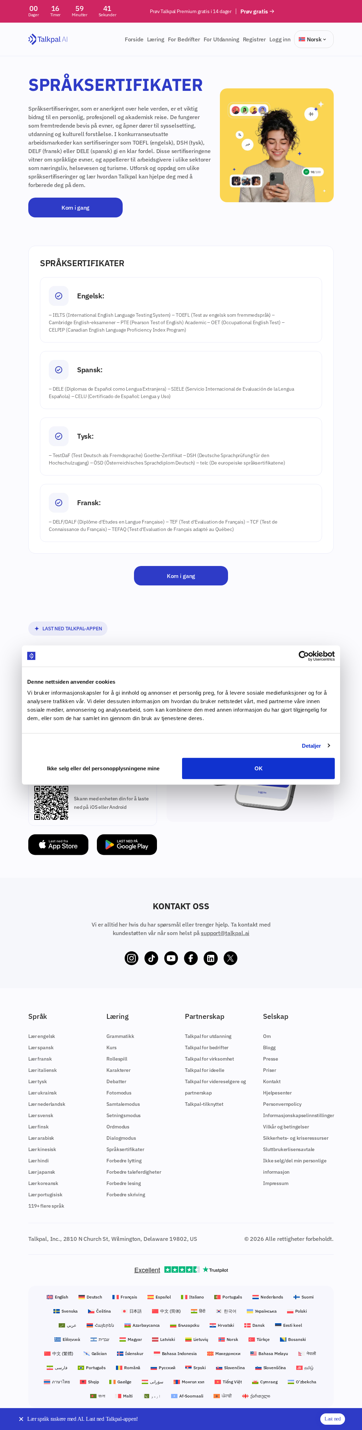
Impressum (275, 1183)
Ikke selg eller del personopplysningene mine (103, 768)
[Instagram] (131, 958)
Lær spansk (40, 1047)
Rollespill (116, 1059)
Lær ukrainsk (42, 1093)
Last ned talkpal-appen (72, 628)
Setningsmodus (123, 1115)
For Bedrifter (184, 39)
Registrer (254, 39)
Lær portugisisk (45, 1194)
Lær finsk (38, 1126)
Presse (270, 1059)
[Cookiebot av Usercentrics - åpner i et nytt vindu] (304, 655)
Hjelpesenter (277, 1093)
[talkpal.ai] (48, 39)
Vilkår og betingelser (286, 1126)
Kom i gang (75, 207)
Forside (134, 39)
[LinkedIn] (211, 958)
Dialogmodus (121, 1138)
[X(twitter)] (230, 958)
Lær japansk (41, 1172)
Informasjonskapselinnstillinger (298, 1115)
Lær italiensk (42, 1070)
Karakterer (118, 1070)
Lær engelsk (41, 1036)
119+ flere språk (46, 1206)
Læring (155, 39)
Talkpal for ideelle (204, 1070)
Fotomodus (119, 1093)
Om (267, 1036)
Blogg (269, 1047)
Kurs (111, 1047)
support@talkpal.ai (225, 932)
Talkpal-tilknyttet (204, 1104)
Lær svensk (40, 1115)
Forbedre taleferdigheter (133, 1172)
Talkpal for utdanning (208, 1036)
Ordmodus (117, 1126)
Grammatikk (120, 1036)
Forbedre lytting (123, 1160)
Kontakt (272, 1081)
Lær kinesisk (42, 1149)
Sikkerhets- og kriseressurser (295, 1138)
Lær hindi (38, 1160)
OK (259, 768)
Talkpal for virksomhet (209, 1059)
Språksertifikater (125, 1149)
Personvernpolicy (282, 1104)
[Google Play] (127, 844)
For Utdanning (221, 39)
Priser (269, 1070)
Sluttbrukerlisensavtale (289, 1149)
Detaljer (311, 745)
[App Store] (58, 844)
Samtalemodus (123, 1104)
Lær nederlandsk (46, 1104)
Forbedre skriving (125, 1194)
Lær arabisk (41, 1138)
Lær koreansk (43, 1183)
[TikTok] (151, 958)
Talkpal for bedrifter (207, 1047)
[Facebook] (191, 958)
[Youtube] (171, 958)
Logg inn (280, 39)
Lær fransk (40, 1059)
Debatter (116, 1081)
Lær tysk (37, 1081)
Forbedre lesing (123, 1183)
